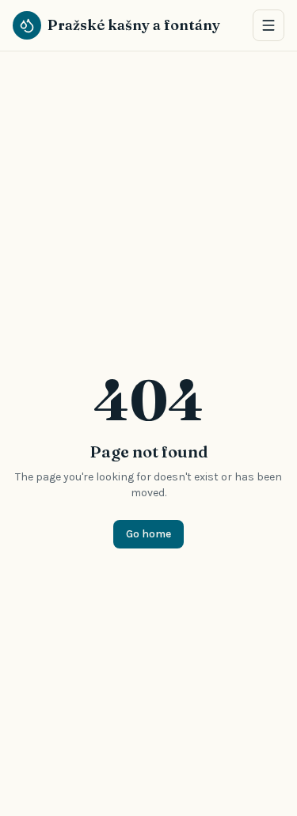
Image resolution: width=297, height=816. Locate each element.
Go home (148, 534)
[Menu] (268, 25)
